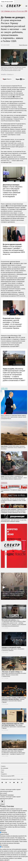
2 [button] (6, 601)
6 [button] (15, 601)
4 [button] (10, 601)
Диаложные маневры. (12, 190)
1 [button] (4, 601)
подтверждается (5, 263)
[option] (14, 586)
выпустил (3, 206)
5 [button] (13, 601)
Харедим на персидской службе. (13, 648)
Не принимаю (10, 795)
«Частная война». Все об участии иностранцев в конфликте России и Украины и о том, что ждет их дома (13, 500)
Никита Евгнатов (23, 45)
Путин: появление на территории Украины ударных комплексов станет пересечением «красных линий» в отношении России (13, 417)
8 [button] (19, 601)
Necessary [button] (3, 830)
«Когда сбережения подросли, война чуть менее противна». (13, 726)
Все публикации (4, 768)
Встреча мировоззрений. (14, 249)
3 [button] (8, 601)
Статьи (2, 770)
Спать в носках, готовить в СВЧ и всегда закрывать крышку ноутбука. (14, 700)
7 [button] (17, 601)
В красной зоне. (12, 323)
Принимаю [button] (3, 795)
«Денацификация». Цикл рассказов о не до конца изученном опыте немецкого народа (13, 520)
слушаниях (10, 96)
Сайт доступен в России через (14, 11)
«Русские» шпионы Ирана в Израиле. (13, 752)
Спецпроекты (4, 482)
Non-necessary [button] (4, 845)
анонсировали (5, 337)
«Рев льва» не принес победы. (14, 674)
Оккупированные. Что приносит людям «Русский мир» (13, 490)
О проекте (3, 766)
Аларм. (14, 477)
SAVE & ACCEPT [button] (5, 860)
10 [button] (24, 601)
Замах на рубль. (14, 374)
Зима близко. (13, 447)
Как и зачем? (3, 793)
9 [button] (22, 601)
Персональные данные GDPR (7, 776)
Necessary (4, 832)
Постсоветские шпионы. (14, 623)
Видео (2, 772)
